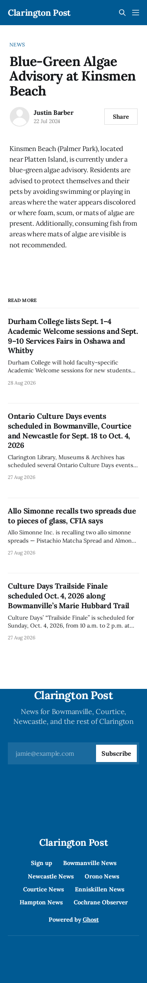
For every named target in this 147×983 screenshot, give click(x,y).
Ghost (91, 919)
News (17, 44)
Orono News (102, 876)
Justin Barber (53, 112)
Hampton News (41, 902)
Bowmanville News (89, 863)
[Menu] (135, 12)
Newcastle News (51, 876)
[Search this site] (122, 12)
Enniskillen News (99, 889)
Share (121, 116)
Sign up (41, 863)
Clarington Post (39, 12)
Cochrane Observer (101, 902)
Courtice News (43, 889)
